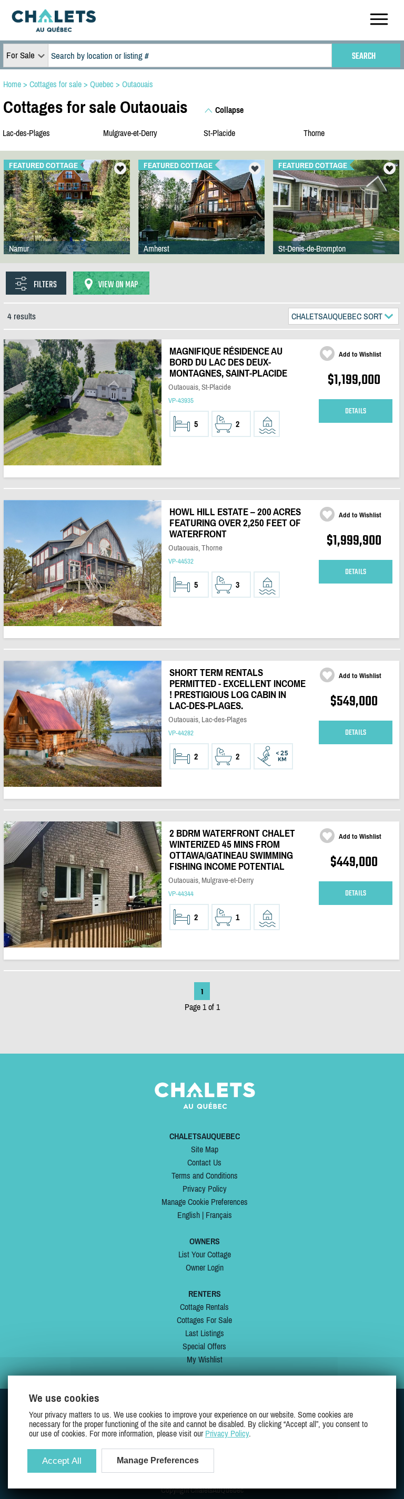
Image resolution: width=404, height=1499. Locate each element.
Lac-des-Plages (26, 133)
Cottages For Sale (204, 1320)
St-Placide (219, 133)
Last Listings (204, 1333)
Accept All (62, 1461)
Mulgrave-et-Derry (130, 133)
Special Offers (204, 1346)
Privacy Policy (205, 1188)
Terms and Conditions (204, 1175)
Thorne (314, 133)
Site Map (204, 1149)
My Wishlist (205, 1359)
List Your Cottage (204, 1254)
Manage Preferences (158, 1460)
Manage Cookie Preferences (204, 1201)
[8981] (336, 217)
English (188, 1215)
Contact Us (204, 1162)
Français (219, 1215)
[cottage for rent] (54, 29)
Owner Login (205, 1267)
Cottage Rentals (204, 1306)
